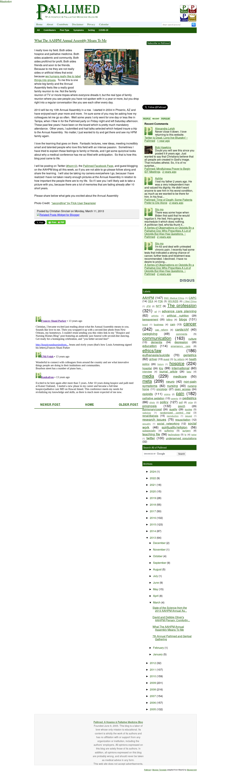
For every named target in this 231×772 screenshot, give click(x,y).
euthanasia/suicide (156, 355)
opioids (147, 393)
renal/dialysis (150, 416)
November (159, 549)
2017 (153, 511)
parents (174, 398)
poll (181, 402)
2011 (153, 669)
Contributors (50, 30)
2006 (153, 703)
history (160, 364)
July (156, 576)
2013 (153, 538)
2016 (153, 518)
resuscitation (182, 420)
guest (166, 359)
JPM (148, 306)
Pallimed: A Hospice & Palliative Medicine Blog (118, 722)
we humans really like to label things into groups (57, 78)
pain (180, 393)
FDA (160, 301)
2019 (153, 498)
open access (183, 389)
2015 (153, 524)
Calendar (104, 24)
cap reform (161, 329)
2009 (153, 683)
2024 (153, 471)
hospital (147, 368)
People (146, 119)
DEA (150, 301)
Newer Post (50, 404)
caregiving (149, 333)
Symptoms (78, 30)
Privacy (91, 24)
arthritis (154, 315)
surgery (186, 430)
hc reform (179, 359)
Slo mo (159, 209)
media (148, 376)
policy (164, 401)
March (157, 602)
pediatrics (189, 398)
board (145, 324)
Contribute (62, 24)
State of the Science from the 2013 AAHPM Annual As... (170, 609)
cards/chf (182, 329)
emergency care (181, 346)
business (158, 324)
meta (147, 381)
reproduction (173, 415)
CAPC (193, 298)
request (188, 415)
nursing (172, 385)
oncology (161, 389)
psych (181, 406)
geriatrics (190, 355)
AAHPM (148, 297)
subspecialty (149, 430)
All (38, 30)
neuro (170, 381)
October (158, 556)
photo (152, 402)
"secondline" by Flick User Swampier (73, 203)
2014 (153, 531)
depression (181, 342)
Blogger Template (159, 769)
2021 (153, 485)
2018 (153, 504)
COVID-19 (103, 30)
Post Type (64, 30)
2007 (153, 696)
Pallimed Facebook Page (98, 166)
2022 (153, 478)
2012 (153, 663)
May (156, 589)
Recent (155, 119)
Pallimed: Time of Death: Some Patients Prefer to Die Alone (168, 201)
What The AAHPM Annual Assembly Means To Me (70, 40)
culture (192, 339)
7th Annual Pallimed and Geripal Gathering (172, 637)
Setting (91, 30)
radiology (146, 412)
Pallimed (147, 769)
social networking (168, 423)
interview (147, 371)
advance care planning (179, 311)
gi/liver (153, 359)
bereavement (150, 319)
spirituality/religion (174, 427)
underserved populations (181, 438)
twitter (150, 438)
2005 (153, 709)
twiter (194, 434)
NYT (158, 306)
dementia (156, 342)
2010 (153, 676)
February (159, 648)
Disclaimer (77, 24)
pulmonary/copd (152, 409)
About (50, 24)
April (156, 596)
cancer (190, 323)
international (180, 368)
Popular (165, 119)
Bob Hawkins (163, 147)
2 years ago (169, 172)
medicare (180, 376)
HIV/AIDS (173, 301)
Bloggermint (192, 769)
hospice (176, 363)
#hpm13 (71, 166)
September (160, 563)
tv (185, 434)
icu (161, 368)
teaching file (151, 434)
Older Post (128, 404)
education (149, 345)
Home (39, 24)
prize (190, 402)
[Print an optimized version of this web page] (56, 223)
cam (172, 324)
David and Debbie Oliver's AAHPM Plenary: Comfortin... (171, 618)
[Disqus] (84, 270)
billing (169, 319)
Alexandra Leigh (165, 128)
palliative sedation (153, 398)
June (156, 582)
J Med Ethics (190, 301)
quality (173, 409)
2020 (153, 491)
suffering (169, 430)
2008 (153, 689)
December (159, 543)
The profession (182, 305)
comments (181, 334)
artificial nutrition (178, 315)
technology (174, 434)
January (158, 654)
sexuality (146, 423)
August (157, 569)
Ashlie (159, 178)
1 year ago (163, 141)
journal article (168, 371)
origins (167, 394)
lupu (189, 371)
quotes (188, 409)
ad (155, 311)
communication (156, 338)
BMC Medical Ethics (174, 298)
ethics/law (151, 350)
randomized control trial (175, 412)
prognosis (149, 405)
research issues (154, 419)
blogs (183, 319)
